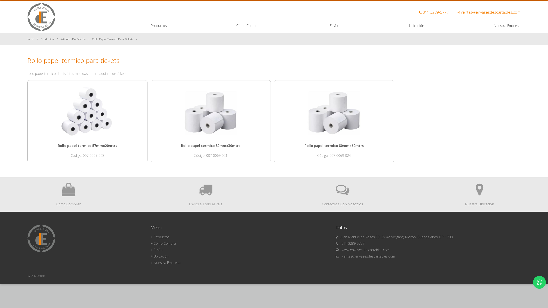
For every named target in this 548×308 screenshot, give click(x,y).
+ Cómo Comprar (164, 243)
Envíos (335, 25)
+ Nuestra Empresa (165, 262)
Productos (159, 25)
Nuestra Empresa (507, 25)
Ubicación (416, 25)
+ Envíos (157, 249)
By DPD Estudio (36, 276)
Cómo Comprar (248, 25)
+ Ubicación (159, 256)
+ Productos (160, 237)
